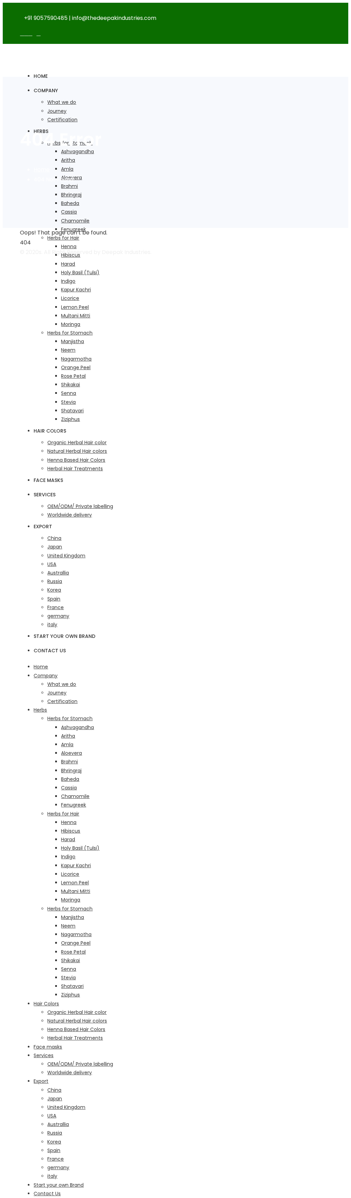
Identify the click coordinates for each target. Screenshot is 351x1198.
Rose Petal (73, 376)
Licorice (70, 298)
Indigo (68, 281)
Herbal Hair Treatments (75, 468)
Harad (68, 264)
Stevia (68, 402)
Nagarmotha (76, 358)
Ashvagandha (77, 727)
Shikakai (70, 384)
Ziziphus (70, 419)
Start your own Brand (64, 636)
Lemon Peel (75, 307)
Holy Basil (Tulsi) (80, 272)
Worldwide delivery (69, 514)
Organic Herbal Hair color (77, 442)
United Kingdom (66, 555)
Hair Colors (50, 430)
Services (45, 494)
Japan (54, 546)
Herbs (40, 709)
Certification (62, 119)
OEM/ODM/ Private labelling (80, 506)
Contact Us (50, 650)
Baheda (70, 203)
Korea (54, 589)
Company (46, 90)
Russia (54, 581)
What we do (61, 102)
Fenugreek (73, 804)
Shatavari (72, 410)
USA (51, 564)
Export (43, 526)
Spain (53, 598)
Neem (68, 350)
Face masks (48, 480)
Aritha (68, 160)
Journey (56, 111)
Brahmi (69, 186)
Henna (68, 246)
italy (52, 624)
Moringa (70, 324)
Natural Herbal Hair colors (77, 451)
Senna (68, 393)
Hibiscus (70, 830)
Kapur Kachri (76, 289)
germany (58, 616)
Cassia (69, 211)
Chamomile (75, 220)
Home (41, 76)
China (54, 538)
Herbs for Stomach (70, 332)
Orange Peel (75, 367)
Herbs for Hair (63, 237)
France (55, 607)
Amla (67, 169)
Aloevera (71, 753)
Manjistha (72, 341)
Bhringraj (71, 194)
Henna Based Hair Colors (76, 460)
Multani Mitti (75, 315)
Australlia (58, 572)
